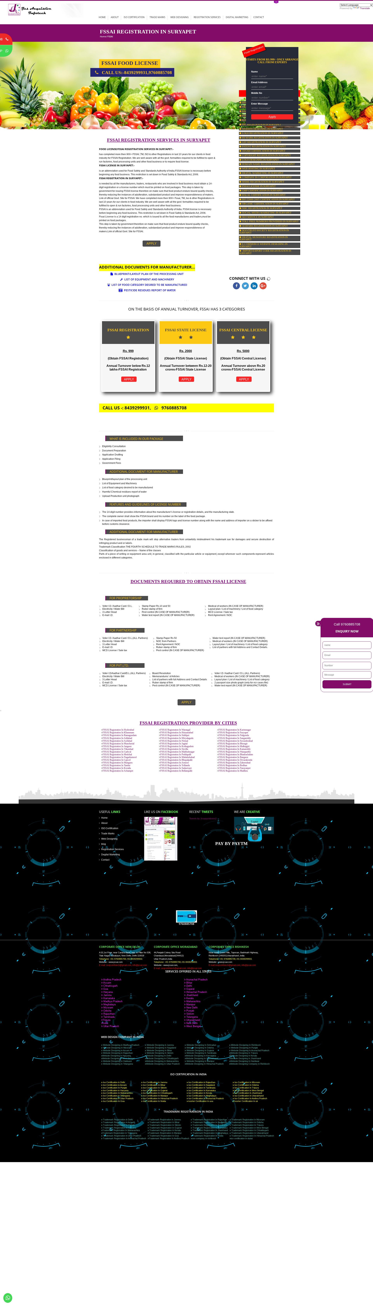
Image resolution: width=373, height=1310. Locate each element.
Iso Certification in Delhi (113, 1082)
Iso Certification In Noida (154, 1101)
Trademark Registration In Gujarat (165, 1128)
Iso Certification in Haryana (115, 1090)
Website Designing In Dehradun (201, 1045)
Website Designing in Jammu (160, 1045)
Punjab (190, 1010)
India (105, 1023)
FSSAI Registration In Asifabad (117, 741)
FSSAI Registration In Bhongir (233, 743)
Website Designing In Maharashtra (162, 1061)
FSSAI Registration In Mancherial (118, 743)
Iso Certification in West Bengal (249, 1090)
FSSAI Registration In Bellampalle (176, 771)
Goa (105, 988)
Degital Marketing (110, 854)
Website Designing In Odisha (200, 1048)
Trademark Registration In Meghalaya (210, 1133)
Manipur (190, 1004)
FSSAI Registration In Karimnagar (235, 730)
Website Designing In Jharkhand (245, 1058)
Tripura (106, 1020)
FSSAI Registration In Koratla (117, 768)
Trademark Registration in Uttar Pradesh (121, 1136)
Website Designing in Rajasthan (117, 1053)
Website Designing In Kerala (243, 1055)
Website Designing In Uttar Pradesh (163, 1064)
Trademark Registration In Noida (207, 1136)
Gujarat (190, 988)
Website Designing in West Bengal (118, 1058)
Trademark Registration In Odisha (247, 1122)
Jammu (107, 995)
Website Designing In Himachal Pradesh (205, 1064)
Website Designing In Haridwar (244, 1061)
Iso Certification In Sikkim (154, 1088)
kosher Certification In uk (246, 1101)
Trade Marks (157, 17)
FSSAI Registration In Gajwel (117, 760)
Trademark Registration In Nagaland (209, 1122)
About (115, 17)
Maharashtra (193, 1001)
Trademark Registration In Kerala (165, 1130)
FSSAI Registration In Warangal (175, 730)
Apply (151, 243)
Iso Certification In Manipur (155, 1096)
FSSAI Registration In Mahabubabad (177, 757)
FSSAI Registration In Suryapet (233, 732)
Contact (258, 17)
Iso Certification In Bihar (153, 1085)
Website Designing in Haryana (116, 1055)
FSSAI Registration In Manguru (117, 762)
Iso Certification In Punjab (114, 1088)
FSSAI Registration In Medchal (117, 754)
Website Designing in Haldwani (117, 1061)
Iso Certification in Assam (114, 1085)
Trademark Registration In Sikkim (165, 1125)
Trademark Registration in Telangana (119, 1133)
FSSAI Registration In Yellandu (175, 765)
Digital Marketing (237, 17)
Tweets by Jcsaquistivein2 (203, 818)
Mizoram (108, 1007)
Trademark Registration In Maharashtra (121, 1130)
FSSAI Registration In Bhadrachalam (236, 754)
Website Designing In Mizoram (117, 1048)
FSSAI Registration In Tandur (116, 765)
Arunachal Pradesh (196, 979)
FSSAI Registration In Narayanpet (234, 768)
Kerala (189, 998)
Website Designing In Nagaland (161, 1048)
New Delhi (192, 1007)
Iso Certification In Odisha (246, 1085)
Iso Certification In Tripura (246, 1088)
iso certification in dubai (242, 1138)
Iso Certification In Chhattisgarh (157, 1093)
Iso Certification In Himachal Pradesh (160, 1098)
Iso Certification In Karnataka (202, 1090)
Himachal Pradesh (196, 992)
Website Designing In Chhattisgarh (162, 1058)
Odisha (107, 1010)
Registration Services (207, 17)
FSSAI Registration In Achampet (118, 771)
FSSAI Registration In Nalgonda (234, 735)
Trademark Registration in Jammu (165, 1119)
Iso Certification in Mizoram (247, 1082)
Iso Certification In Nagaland (201, 1085)
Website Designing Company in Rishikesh (250, 1064)
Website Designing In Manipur (200, 1061)
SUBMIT (347, 684)
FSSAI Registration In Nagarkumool (120, 757)
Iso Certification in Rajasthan (201, 1082)
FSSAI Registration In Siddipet (174, 735)
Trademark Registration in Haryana (119, 1128)
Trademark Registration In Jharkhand (210, 1130)
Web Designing (179, 17)
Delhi (189, 985)
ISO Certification (134, 17)
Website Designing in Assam (116, 1050)
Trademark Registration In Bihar (164, 1122)
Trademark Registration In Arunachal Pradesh (124, 1138)
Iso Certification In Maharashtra (117, 1093)
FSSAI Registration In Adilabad (117, 738)
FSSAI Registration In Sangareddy (235, 738)
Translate (365, 8)
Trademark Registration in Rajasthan (209, 1119)
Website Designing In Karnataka (201, 1055)
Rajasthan (109, 1013)
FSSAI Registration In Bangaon (233, 757)
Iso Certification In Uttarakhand (249, 1096)
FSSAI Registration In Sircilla (174, 749)
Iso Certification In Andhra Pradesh (250, 1098)
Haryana (108, 992)
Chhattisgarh (110, 985)
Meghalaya (109, 1004)
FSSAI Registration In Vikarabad (118, 749)
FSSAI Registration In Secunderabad (236, 741)
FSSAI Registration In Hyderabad (118, 730)
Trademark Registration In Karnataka (209, 1128)
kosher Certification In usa (200, 1101)
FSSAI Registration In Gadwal (117, 752)
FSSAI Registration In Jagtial (173, 743)
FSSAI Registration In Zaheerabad (234, 762)
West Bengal (193, 1026)
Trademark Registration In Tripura (247, 1125)
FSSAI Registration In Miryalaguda (176, 738)
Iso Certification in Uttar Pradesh (117, 1098)
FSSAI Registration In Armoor (174, 762)
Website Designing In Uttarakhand (202, 1058)
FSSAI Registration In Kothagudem (176, 746)
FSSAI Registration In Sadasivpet (176, 768)
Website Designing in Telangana (117, 1064)
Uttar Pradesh (111, 1026)
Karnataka (109, 998)
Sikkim (190, 1013)
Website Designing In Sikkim (159, 1053)
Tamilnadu (109, 1016)
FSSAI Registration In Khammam (118, 732)
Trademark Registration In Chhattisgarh (250, 1130)
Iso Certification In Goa (113, 1101)
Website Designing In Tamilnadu (201, 1053)
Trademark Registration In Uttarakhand (249, 1133)
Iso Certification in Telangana (116, 1096)
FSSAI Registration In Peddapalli (175, 754)
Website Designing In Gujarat (200, 1050)
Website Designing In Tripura (244, 1053)
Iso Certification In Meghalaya (202, 1096)
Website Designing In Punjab (244, 1048)
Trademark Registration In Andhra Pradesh (169, 1138)
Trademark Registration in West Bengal (249, 1128)
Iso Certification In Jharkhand (248, 1093)
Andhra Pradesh (112, 979)
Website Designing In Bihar (159, 1050)
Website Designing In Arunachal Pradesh (249, 1050)
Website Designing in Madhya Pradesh (120, 1045)
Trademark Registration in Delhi (117, 1119)
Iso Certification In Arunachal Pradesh (206, 1098)
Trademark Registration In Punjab (118, 1125)
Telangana (192, 1016)
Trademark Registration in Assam (118, 1122)
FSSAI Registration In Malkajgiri (234, 746)
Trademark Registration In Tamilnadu (209, 1125)
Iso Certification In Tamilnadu (201, 1088)
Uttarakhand (193, 1020)
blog (103, 844)
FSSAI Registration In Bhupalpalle (176, 760)
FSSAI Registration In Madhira (233, 771)
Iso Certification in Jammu (154, 1082)
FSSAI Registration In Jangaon (117, 746)
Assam (107, 982)
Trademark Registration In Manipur (165, 1133)
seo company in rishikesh (204, 1138)
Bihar (189, 982)
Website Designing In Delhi (158, 1055)
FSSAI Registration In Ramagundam (120, 735)
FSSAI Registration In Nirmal (174, 741)
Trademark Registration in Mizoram (248, 1119)
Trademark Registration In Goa (164, 1136)
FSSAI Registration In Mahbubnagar (177, 752)
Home (102, 17)
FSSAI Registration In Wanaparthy (235, 752)
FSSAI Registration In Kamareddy (235, 749)
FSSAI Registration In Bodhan (233, 765)
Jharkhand (192, 995)
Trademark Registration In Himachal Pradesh (252, 1136)
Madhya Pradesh (112, 1001)
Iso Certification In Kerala (200, 1093)
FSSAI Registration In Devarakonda (235, 760)
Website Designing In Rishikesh (245, 1045)
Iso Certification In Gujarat (154, 1090)
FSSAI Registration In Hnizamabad (176, 732)
